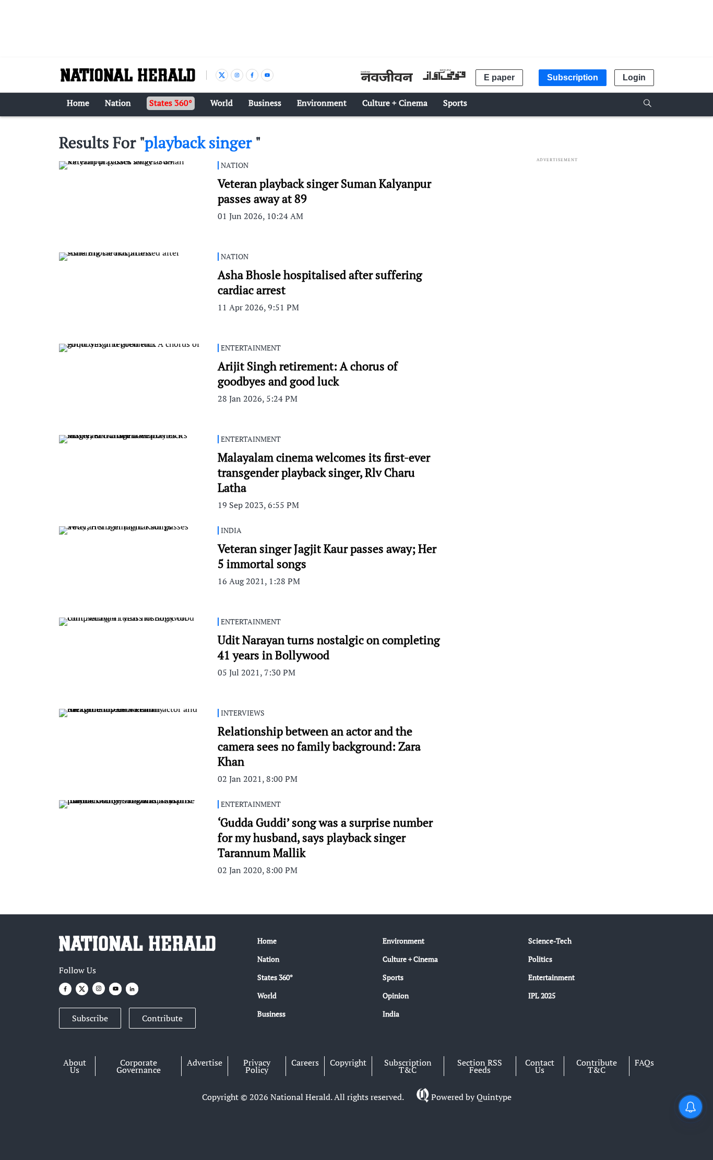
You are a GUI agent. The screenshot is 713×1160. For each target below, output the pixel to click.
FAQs (644, 1062)
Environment (403, 941)
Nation (268, 959)
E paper (499, 77)
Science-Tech (550, 941)
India (391, 1014)
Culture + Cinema (410, 959)
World (267, 995)
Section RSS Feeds (479, 1066)
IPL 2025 (541, 995)
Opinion (396, 995)
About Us (74, 1066)
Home (267, 941)
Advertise (204, 1062)
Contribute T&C (596, 1066)
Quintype (494, 1097)
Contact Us (539, 1066)
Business (271, 1014)
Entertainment (551, 977)
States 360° (275, 977)
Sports (393, 977)
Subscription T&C (408, 1066)
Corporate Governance (138, 1066)
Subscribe (90, 1018)
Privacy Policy (256, 1066)
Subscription (572, 77)
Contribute (162, 1018)
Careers (305, 1062)
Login (634, 77)
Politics (540, 959)
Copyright (348, 1062)
